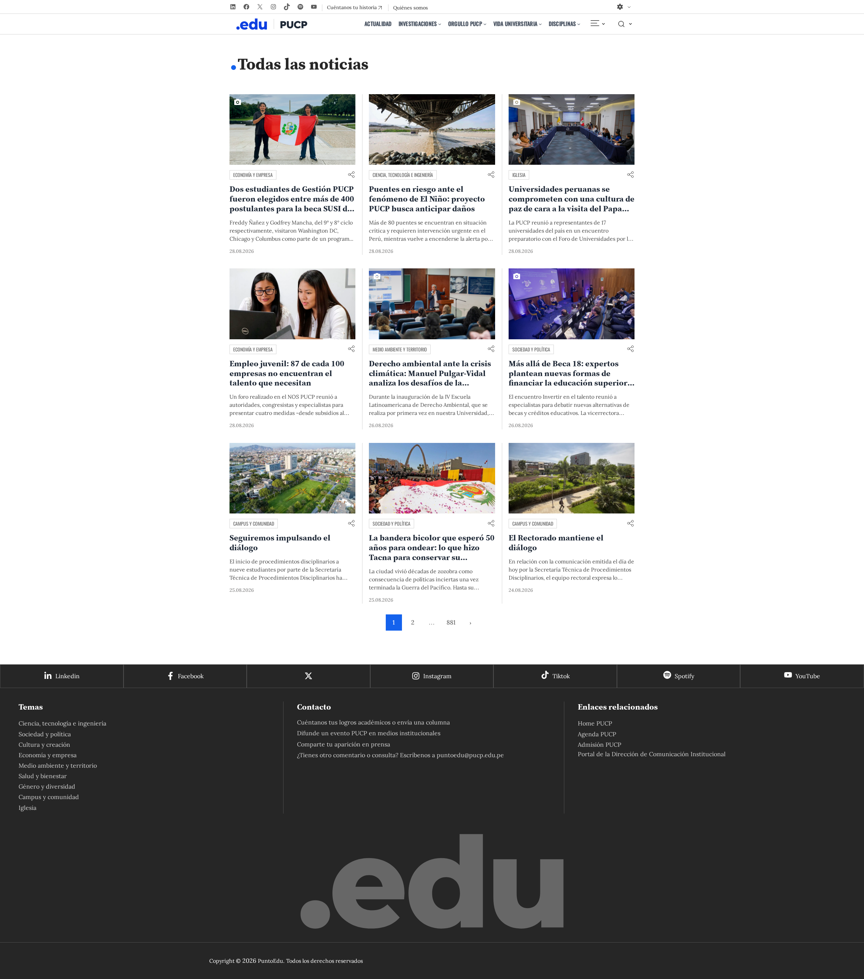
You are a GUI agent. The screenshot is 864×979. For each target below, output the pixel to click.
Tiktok (561, 676)
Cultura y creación (44, 744)
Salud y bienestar (43, 776)
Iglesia (518, 174)
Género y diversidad (47, 786)
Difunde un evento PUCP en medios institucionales (368, 733)
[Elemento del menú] (597, 24)
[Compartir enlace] (351, 175)
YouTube (807, 676)
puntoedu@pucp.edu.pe (470, 755)
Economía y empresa (253, 174)
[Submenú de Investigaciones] (439, 24)
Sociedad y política (531, 349)
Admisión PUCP (599, 744)
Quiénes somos (410, 8)
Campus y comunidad (253, 523)
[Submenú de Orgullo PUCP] (485, 24)
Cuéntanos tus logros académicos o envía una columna (373, 722)
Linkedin (67, 676)
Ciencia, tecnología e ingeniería (403, 174)
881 (451, 622)
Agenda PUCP (597, 734)
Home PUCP (595, 723)
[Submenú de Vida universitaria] (540, 24)
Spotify (684, 676)
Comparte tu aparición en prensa (343, 744)
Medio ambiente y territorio (400, 349)
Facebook (191, 676)
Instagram (437, 676)
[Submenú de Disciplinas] (578, 24)
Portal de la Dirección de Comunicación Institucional (652, 754)
